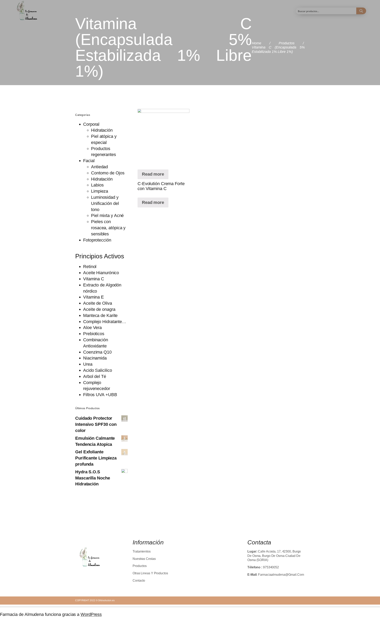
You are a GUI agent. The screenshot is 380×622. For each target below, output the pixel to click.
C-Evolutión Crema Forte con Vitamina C (161, 186)
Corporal (91, 124)
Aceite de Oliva (97, 303)
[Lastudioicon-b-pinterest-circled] (102, 574)
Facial (88, 160)
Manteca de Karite (100, 315)
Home (256, 43)
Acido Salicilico (97, 370)
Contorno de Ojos (107, 172)
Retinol (89, 266)
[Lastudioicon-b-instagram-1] (94, 574)
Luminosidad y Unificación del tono (105, 203)
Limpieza (99, 191)
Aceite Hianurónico (101, 272)
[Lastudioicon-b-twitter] (85, 574)
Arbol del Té (94, 376)
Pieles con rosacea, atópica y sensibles (108, 227)
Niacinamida (95, 358)
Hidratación (102, 130)
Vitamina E (93, 297)
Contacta (259, 542)
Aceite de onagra (99, 309)
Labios (97, 185)
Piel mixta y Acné (107, 215)
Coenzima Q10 (97, 352)
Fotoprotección (97, 240)
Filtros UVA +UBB (100, 394)
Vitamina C (93, 278)
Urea (87, 364)
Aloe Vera (92, 327)
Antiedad (99, 166)
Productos (286, 43)
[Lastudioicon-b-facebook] (77, 574)
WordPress (91, 614)
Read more (153, 174)
